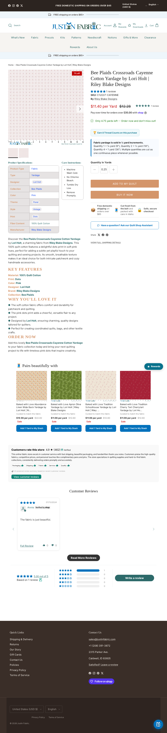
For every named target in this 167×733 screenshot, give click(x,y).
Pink (33, 195)
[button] (98, 91)
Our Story (15, 649)
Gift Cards (16, 654)
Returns (14, 644)
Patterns (76, 37)
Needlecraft (94, 37)
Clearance (150, 37)
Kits (62, 37)
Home (11, 65)
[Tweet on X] (99, 235)
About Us (92, 47)
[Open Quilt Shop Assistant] (158, 724)
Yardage (35, 175)
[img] (27, 502)
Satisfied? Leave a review (103, 664)
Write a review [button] (134, 578)
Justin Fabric (23, 723)
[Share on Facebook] (103, 235)
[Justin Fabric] (76, 25)
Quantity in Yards (101, 162)
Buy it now (125, 194)
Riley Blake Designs (41, 229)
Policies (14, 664)
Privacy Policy (18, 670)
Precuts (49, 37)
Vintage (36, 209)
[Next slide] (153, 529)
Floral (35, 202)
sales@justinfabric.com (102, 639)
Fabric (34, 37)
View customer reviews (26, 476)
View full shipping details (106, 242)
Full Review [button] (26, 545)
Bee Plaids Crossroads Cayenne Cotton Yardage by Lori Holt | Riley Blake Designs (53, 65)
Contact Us (16, 659)
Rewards (75, 47)
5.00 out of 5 (41, 576)
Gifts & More (130, 37)
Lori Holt (37, 182)
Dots (35, 216)
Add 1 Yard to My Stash (31, 428)
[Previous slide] (13, 529)
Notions (112, 37)
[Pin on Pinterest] (107, 235)
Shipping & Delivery (21, 639)
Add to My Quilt (125, 183)
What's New (18, 37)
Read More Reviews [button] (83, 557)
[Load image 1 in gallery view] (46, 107)
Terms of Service (20, 675)
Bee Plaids (36, 189)
